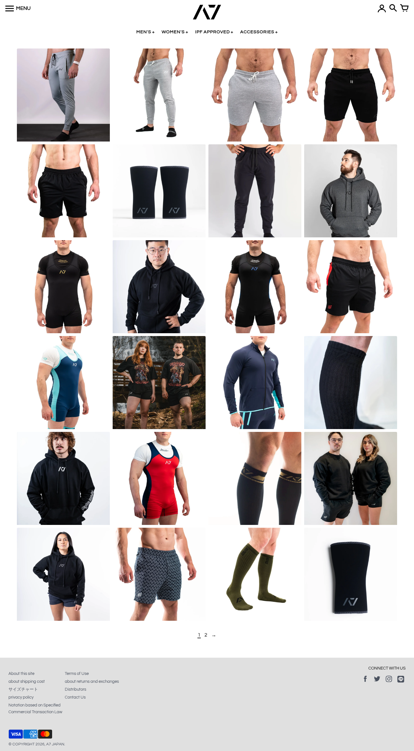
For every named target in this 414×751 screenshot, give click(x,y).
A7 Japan (55, 744)
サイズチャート (23, 689)
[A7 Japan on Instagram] (389, 683)
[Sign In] (382, 8)
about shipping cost (26, 681)
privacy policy (21, 697)
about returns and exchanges (92, 681)
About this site (21, 674)
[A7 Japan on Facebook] (365, 683)
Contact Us (75, 697)
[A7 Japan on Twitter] (377, 683)
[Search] (393, 8)
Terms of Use (77, 674)
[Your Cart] (404, 8)
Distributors (75, 689)
